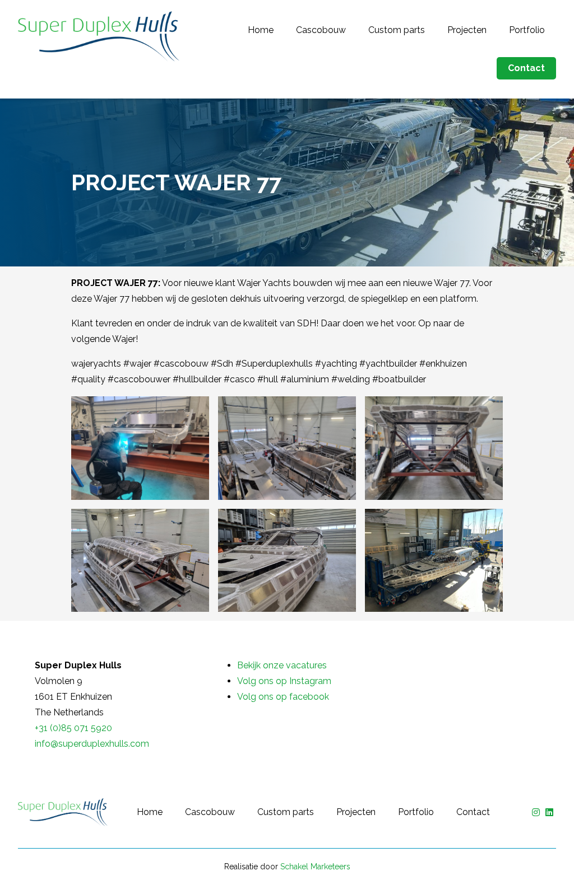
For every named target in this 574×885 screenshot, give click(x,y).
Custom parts (396, 30)
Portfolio (527, 30)
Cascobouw (321, 30)
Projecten (467, 30)
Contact (526, 68)
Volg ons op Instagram (284, 681)
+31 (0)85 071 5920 (73, 728)
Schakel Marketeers (315, 866)
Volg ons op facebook (283, 696)
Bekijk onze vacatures (282, 665)
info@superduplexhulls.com (92, 743)
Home (261, 30)
